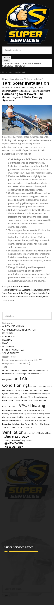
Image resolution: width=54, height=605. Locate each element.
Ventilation (13, 432)
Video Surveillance (44, 433)
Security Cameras (23, 420)
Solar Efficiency (10, 293)
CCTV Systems (18, 390)
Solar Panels (8, 296)
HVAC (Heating (30, 405)
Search (6, 57)
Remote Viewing (38, 417)
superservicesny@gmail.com (16, 90)
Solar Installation (41, 293)
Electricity (37, 397)
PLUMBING (8, 346)
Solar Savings (35, 296)
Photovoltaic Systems (19, 289)
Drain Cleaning (14, 394)
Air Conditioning (8, 370)
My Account (8, 580)
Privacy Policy (8, 577)
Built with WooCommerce (27, 577)
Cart (5, 599)
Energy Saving (15, 400)
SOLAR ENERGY (21, 286)
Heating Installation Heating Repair (34, 400)
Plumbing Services (9, 417)
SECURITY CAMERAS (13, 350)
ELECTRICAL (9, 336)
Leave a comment (41, 90)
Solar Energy (25, 293)
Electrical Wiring (26, 397)
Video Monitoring (30, 433)
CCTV (32, 386)
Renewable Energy (40, 289)
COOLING (7, 333)
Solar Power (22, 296)
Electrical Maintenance (11, 397)
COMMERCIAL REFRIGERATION (19, 329)
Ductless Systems (27, 394)
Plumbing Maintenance (27, 414)
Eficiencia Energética (42, 394)
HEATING (7, 339)
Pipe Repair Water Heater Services (31, 410)
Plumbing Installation (10, 414)
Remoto (47, 417)
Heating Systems (8, 406)
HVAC (5, 343)
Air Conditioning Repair (21, 374)
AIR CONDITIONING (13, 326)
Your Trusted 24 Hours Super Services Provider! (21, 64)
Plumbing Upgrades (23, 417)
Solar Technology (8, 427)
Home (5, 79)
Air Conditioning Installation (25, 370)
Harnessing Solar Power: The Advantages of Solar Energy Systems (23, 97)
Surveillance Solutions (23, 427)
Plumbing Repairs (43, 414)
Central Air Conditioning (33, 390)
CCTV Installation (40, 386)
